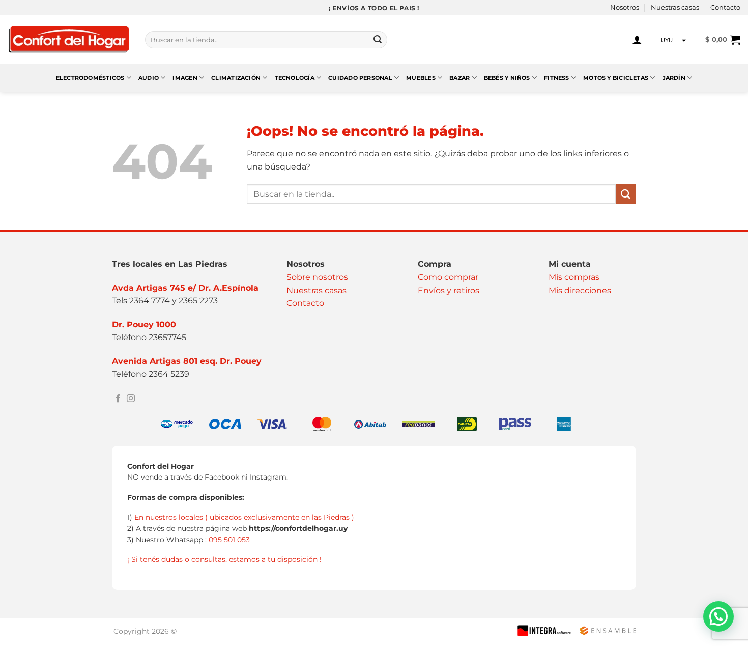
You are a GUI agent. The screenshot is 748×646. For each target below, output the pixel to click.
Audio (148, 77)
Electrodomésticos (90, 77)
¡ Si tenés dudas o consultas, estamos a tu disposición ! (224, 559)
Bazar (459, 77)
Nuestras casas (675, 7)
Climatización (236, 77)
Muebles (421, 77)
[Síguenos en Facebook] (118, 398)
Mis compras (574, 277)
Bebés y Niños (507, 77)
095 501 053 (229, 540)
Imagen (184, 77)
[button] (637, 40)
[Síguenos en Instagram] (131, 398)
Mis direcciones (580, 290)
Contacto (725, 7)
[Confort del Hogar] (69, 39)
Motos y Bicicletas (615, 77)
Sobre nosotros (317, 277)
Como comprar (448, 277)
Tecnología (294, 77)
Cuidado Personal (360, 77)
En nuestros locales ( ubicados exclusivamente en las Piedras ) (244, 517)
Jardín (674, 77)
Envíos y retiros (448, 290)
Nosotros (624, 7)
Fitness (556, 77)
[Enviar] (377, 39)
